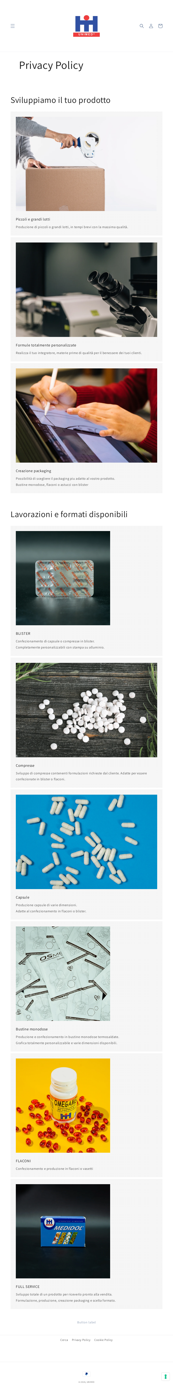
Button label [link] (86, 1322)
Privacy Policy (81, 1340)
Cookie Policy (103, 1340)
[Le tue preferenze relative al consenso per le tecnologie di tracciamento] (166, 1377)
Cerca (64, 1340)
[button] (12, 26)
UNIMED (91, 1382)
